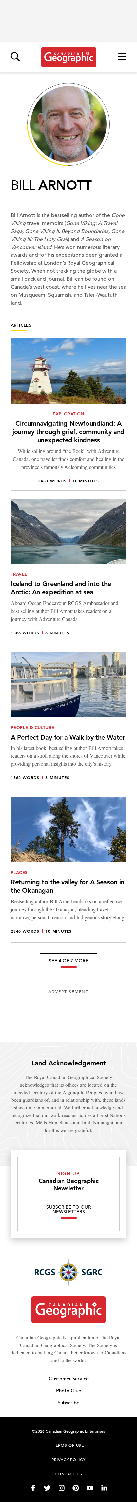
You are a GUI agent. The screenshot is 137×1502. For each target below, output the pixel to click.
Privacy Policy (68, 1459)
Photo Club (68, 1390)
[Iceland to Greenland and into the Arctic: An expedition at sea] (68, 571)
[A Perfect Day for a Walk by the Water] (68, 720)
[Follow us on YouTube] (90, 1488)
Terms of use (68, 1445)
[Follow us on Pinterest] (75, 1488)
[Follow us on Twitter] (47, 1488)
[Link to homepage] (68, 57)
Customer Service (69, 1378)
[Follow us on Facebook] (33, 1488)
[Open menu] (122, 57)
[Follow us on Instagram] (61, 1488)
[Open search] (15, 57)
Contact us (68, 1473)
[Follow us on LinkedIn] (104, 1488)
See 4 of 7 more (69, 961)
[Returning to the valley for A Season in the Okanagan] (68, 870)
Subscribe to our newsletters (68, 1209)
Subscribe (68, 1402)
